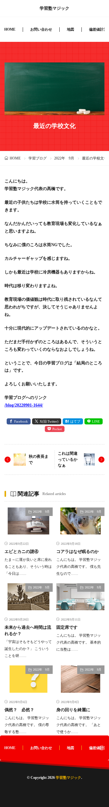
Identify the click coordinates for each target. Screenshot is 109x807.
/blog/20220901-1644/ (24, 405)
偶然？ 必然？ (19, 710)
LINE (96, 421)
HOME (9, 29)
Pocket (57, 429)
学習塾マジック (54, 8)
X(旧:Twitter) (49, 421)
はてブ (75, 421)
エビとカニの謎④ (21, 551)
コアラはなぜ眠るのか (77, 551)
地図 (70, 29)
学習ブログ (37, 158)
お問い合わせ (41, 29)
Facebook (21, 421)
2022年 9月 (64, 158)
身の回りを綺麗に (73, 710)
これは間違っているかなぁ (68, 459)
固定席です (67, 627)
